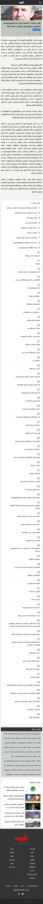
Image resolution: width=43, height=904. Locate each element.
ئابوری (12, 856)
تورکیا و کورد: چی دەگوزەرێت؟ (31, 532)
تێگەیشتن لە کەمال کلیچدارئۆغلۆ (27, 238)
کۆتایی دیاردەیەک (34, 591)
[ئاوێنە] (21, 838)
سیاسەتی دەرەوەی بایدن (32, 449)
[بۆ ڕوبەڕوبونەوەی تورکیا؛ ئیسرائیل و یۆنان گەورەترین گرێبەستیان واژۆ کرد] (32, 797)
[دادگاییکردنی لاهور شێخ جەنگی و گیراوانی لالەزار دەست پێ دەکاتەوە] (32, 806)
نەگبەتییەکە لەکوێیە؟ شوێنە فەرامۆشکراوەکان (25, 498)
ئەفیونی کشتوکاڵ (34, 559)
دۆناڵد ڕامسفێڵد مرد (33, 328)
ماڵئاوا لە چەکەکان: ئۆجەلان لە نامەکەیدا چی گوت (22, 208)
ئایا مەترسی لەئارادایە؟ (32, 401)
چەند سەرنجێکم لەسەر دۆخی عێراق (29, 615)
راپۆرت (12, 863)
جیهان (32, 856)
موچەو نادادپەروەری (33, 583)
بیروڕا (12, 849)
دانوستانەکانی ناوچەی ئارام (31, 661)
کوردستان (32, 849)
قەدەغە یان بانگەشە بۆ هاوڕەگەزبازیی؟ (25, 243)
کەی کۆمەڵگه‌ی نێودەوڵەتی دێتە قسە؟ (28, 417)
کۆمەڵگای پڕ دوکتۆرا (34, 575)
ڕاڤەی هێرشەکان (31, 218)
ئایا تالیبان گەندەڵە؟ (34, 288)
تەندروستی (32, 878)
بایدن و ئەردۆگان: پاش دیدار (31, 352)
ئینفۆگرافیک (32, 867)
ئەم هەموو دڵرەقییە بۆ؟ (32, 489)
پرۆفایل (32, 860)
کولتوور (12, 852)
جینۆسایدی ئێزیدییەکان (32, 669)
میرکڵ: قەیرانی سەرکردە (32, 344)
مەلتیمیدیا (12, 860)
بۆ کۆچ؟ (37, 264)
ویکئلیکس (32, 863)
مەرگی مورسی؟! (35, 677)
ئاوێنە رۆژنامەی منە (32, 886)
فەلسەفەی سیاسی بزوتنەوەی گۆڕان (28, 516)
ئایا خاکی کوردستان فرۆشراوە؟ (30, 393)
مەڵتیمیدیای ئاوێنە (32, 874)
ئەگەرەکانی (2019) (34, 717)
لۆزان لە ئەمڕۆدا (32, 233)
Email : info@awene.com (21, 843)
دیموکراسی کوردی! (34, 296)
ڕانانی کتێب (12, 867)
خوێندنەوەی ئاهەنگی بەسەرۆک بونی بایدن (26, 457)
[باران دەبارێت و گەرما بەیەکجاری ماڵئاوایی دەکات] (32, 823)
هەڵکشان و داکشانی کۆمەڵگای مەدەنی (27, 280)
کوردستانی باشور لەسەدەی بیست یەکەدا (27, 567)
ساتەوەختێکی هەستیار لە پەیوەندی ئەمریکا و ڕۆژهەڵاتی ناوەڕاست (25, 643)
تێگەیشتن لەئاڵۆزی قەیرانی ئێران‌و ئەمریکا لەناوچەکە (23, 685)
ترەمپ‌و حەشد (35, 599)
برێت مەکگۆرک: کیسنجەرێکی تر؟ (27, 248)
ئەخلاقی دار (36, 360)
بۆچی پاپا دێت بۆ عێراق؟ (32, 433)
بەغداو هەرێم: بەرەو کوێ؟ (29, 228)
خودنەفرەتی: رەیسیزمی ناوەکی (30, 524)
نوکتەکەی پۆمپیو (35, 473)
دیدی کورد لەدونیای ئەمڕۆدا (31, 607)
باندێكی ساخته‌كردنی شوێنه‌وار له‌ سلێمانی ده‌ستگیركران (23, 774)
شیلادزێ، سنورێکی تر (33, 709)
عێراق (32, 852)
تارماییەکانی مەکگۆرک (33, 304)
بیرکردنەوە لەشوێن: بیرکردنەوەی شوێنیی (27, 701)
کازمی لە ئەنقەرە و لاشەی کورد (30, 481)
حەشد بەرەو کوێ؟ (34, 653)
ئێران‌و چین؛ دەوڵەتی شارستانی (30, 336)
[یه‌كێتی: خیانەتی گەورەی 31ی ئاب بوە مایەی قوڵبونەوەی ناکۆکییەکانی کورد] (32, 789)
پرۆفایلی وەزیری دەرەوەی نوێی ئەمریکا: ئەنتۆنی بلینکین (25, 506)
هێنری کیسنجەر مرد (31, 223)
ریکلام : (21, 890)
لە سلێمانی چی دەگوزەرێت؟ (31, 312)
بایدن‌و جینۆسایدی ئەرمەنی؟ (31, 409)
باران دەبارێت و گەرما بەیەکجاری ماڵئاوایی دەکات (25, 756)
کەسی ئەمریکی (35, 465)
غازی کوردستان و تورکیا (32, 256)
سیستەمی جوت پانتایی (33, 425)
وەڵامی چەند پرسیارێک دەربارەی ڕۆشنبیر (27, 441)
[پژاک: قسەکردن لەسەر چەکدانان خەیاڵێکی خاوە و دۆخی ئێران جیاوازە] (32, 815)
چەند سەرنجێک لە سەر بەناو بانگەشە (25, 213)
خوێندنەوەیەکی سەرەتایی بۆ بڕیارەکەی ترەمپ (25, 634)
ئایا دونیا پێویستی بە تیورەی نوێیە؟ (29, 272)
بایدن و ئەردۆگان (34, 368)
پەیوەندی (15, 886)
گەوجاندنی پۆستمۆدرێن (32, 540)
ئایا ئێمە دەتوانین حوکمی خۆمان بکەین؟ (28, 377)
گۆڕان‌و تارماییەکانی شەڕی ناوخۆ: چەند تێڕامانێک (25, 693)
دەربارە (22, 886)
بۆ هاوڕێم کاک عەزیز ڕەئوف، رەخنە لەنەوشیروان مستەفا (25, 549)
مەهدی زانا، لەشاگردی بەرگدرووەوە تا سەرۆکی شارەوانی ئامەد (20, 743)
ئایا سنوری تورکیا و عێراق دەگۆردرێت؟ (28, 385)
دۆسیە (32, 871)
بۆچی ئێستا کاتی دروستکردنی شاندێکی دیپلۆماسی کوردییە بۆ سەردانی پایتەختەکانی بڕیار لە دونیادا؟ (24, 624)
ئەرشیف (8, 886)
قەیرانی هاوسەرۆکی (33, 320)
